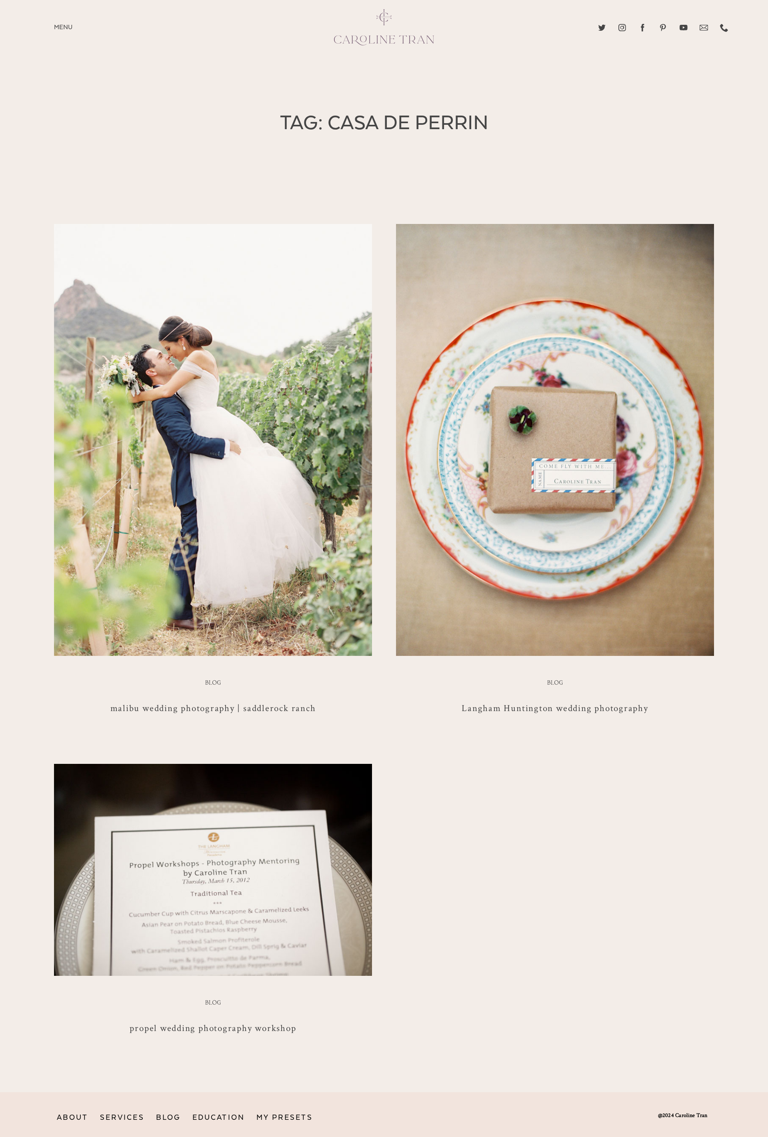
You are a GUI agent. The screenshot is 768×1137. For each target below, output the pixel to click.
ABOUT (72, 1118)
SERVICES (122, 1118)
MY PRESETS (284, 1118)
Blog (213, 683)
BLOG (168, 1118)
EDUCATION (218, 1118)
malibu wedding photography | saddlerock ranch (213, 708)
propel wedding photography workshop (213, 1028)
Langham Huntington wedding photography (555, 708)
